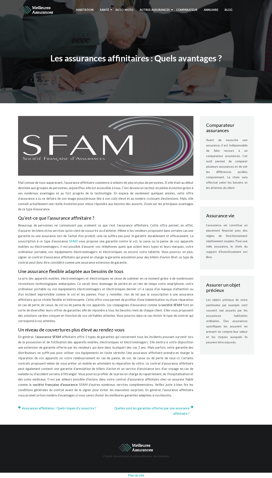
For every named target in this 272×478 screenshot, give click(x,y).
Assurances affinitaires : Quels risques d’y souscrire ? (59, 408)
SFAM (73, 241)
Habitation (85, 9)
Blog (228, 9)
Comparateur (186, 9)
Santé (104, 9)
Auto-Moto (124, 9)
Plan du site (136, 475)
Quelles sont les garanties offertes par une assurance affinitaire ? (152, 410)
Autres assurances (155, 9)
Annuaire (211, 9)
